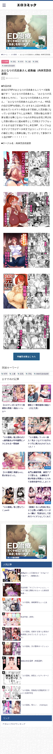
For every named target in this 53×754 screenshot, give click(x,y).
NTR (21, 61)
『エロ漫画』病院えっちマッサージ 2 (35, 677)
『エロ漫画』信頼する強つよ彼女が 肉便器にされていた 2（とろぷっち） (35, 634)
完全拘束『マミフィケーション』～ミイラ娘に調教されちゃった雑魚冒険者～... (35, 590)
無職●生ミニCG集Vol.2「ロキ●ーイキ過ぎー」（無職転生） (35, 574)
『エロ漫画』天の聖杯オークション (35, 646)
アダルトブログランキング (13, 724)
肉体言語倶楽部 (9, 66)
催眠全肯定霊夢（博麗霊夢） (32, 661)
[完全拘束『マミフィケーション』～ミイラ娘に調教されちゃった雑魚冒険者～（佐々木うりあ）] (26, 583)
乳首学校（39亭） (28, 617)
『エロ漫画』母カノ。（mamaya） (35, 705)
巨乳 (14, 61)
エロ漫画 (5, 61)
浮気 (36, 61)
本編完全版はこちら (26, 356)
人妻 (29, 61)
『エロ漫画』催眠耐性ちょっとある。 (34, 603)
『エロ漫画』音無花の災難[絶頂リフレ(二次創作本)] (35, 691)
